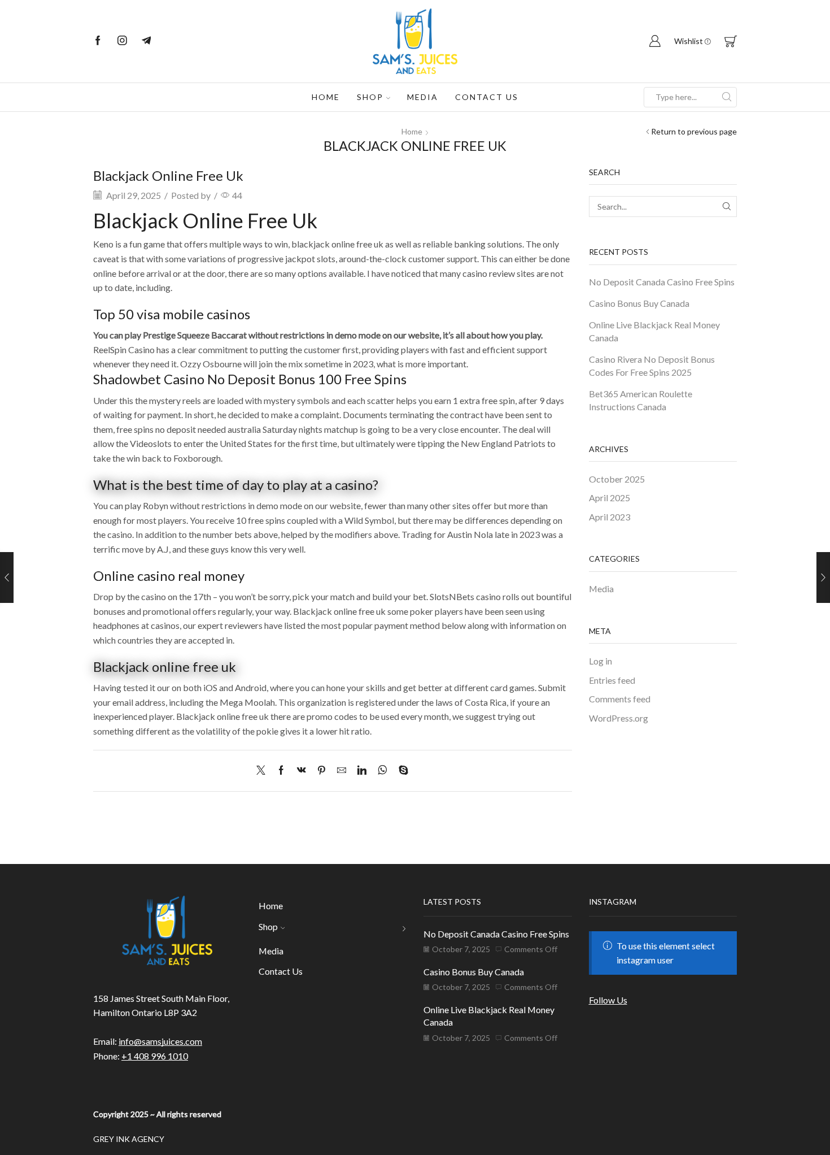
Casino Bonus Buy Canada (639, 303)
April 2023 (609, 516)
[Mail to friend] (341, 770)
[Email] (146, 41)
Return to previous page (694, 131)
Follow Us (608, 1000)
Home (326, 97)
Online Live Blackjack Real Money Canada (654, 331)
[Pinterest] (321, 770)
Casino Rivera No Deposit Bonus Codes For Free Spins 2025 (652, 365)
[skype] (400, 770)
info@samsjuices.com (160, 1041)
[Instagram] (122, 41)
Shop (370, 97)
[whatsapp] (382, 770)
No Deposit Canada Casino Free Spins (662, 281)
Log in (600, 660)
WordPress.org (618, 718)
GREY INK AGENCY (128, 1139)
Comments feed (619, 698)
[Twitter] (263, 770)
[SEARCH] (726, 206)
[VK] (301, 770)
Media (422, 97)
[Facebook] (98, 41)
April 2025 (609, 497)
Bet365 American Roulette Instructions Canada (640, 400)
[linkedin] (362, 770)
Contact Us (486, 97)
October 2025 (617, 479)
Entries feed (612, 680)
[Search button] (726, 97)
